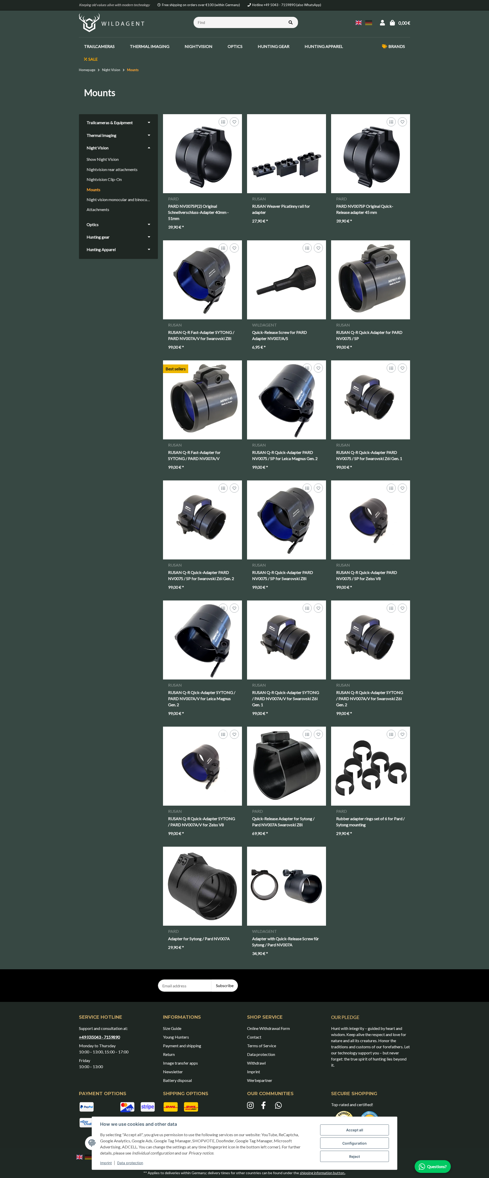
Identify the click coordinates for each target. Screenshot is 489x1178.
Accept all (354, 1130)
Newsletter (173, 1071)
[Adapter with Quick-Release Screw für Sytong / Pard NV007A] (286, 886)
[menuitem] (99, 46)
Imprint (106, 1163)
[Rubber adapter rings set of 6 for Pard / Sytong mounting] (370, 766)
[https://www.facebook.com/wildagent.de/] (265, 1106)
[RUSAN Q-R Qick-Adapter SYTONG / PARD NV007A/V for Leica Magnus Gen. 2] (202, 639)
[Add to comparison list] (223, 121)
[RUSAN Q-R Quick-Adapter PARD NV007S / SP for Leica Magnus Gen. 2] (286, 399)
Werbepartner (259, 1080)
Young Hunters (176, 1037)
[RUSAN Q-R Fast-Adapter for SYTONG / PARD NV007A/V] (202, 399)
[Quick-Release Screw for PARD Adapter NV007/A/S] (286, 279)
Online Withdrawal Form (268, 1028)
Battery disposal (177, 1080)
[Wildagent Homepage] (112, 21)
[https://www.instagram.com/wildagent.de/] (251, 1106)
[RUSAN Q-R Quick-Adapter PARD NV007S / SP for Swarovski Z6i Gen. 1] (370, 399)
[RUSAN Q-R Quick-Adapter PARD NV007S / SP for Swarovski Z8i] (286, 519)
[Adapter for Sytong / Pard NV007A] (202, 886)
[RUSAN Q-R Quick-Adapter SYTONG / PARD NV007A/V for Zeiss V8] (202, 766)
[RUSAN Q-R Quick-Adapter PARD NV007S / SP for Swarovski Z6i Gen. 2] (202, 519)
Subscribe (225, 985)
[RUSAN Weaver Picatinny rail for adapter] (286, 153)
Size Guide (172, 1028)
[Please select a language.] (359, 22)
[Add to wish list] (234, 121)
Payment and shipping (182, 1045)
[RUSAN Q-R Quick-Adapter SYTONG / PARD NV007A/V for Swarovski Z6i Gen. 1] (286, 639)
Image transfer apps (180, 1063)
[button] (382, 22)
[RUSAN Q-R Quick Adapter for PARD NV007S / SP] (370, 279)
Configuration (354, 1143)
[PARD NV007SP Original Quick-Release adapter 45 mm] (370, 153)
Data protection (130, 1163)
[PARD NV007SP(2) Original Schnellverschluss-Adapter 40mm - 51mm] (202, 153)
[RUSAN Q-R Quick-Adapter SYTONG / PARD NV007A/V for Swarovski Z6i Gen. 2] (370, 639)
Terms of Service (261, 1045)
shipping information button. (322, 1173)
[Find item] (290, 22)
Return (169, 1054)
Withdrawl (256, 1063)
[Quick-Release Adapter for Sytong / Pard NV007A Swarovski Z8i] (286, 766)
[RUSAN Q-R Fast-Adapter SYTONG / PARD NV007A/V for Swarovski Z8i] (202, 279)
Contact (254, 1037)
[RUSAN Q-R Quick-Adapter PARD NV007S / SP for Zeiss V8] (370, 519)
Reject (354, 1156)
